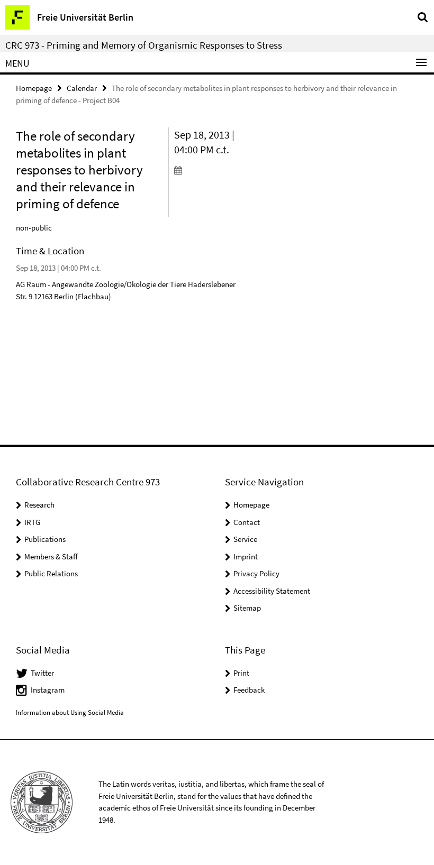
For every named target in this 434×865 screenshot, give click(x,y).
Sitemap (247, 608)
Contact (246, 522)
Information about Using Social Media (70, 712)
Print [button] (241, 673)
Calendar (82, 88)
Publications (45, 539)
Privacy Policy (256, 573)
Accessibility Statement (271, 591)
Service (245, 539)
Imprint (245, 556)
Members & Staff (51, 556)
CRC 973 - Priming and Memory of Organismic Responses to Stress (143, 45)
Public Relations (51, 573)
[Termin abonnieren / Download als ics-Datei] (209, 169)
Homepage (34, 88)
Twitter (42, 673)
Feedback (249, 690)
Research (39, 505)
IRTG (32, 522)
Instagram (48, 690)
